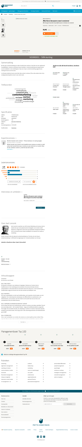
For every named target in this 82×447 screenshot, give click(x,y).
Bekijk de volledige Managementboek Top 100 (15, 354)
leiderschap (30, 365)
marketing (30, 368)
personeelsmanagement (33, 381)
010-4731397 (78, 11)
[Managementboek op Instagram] (44, 437)
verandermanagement (59, 374)
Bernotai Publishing (16, 121)
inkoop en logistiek (5, 377)
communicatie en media (7, 370)
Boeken (5, 14)
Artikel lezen (39, 207)
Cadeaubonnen (26, 404)
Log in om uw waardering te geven (29, 184)
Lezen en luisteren (5, 409)
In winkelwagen (49, 33)
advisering (3, 363)
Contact (3, 401)
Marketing (11, 14)
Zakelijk (24, 396)
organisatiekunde (32, 377)
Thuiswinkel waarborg (7, 429)
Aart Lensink (46, 18)
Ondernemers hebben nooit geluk (66, 111)
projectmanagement (59, 365)
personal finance (32, 379)
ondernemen (31, 374)
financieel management (7, 374)
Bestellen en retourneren (7, 406)
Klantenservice (5, 396)
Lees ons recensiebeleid (12, 184)
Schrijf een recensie (13, 181)
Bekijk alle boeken (5, 264)
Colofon (29, 429)
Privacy (35, 429)
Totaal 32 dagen (25, 52)
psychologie (57, 368)
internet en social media (7, 379)
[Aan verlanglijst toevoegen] (57, 33)
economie (3, 372)
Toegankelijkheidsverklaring (62, 429)
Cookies (40, 429)
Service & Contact (74, 429)
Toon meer (22, 322)
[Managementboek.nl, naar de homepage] (7, 7)
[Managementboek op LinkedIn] (38, 437)
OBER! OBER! (55, 109)
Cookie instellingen (49, 429)
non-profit (30, 372)
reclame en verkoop (59, 370)
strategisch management (60, 372)
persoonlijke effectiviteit (60, 363)
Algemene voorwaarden (20, 429)
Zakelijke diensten (26, 398)
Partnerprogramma (5, 417)
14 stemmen (16, 52)
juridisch (30, 363)
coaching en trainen (6, 368)
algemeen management (7, 365)
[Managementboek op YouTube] (41, 437)
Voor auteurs (4, 412)
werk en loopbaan (58, 377)
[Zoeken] (53, 6)
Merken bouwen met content (20, 14)
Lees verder (9, 149)
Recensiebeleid (4, 414)
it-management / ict (6, 381)
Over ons (3, 398)
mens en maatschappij (33, 370)
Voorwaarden (4, 404)
